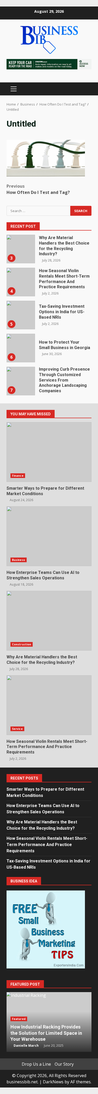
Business (18, 560)
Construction (21, 644)
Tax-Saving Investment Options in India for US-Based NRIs (20, 315)
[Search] (85, 89)
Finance (18, 475)
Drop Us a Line (36, 1064)
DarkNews (53, 1082)
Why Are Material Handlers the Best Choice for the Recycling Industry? (20, 249)
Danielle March (26, 1045)
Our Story (64, 1064)
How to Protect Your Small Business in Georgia (20, 348)
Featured (19, 1019)
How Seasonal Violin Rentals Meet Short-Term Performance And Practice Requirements (20, 282)
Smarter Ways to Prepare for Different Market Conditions (49, 452)
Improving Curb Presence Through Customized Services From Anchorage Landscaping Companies (20, 381)
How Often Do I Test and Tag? (38, 189)
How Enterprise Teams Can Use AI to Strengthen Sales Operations (49, 536)
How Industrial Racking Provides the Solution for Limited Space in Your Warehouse (46, 1033)
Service (17, 729)
